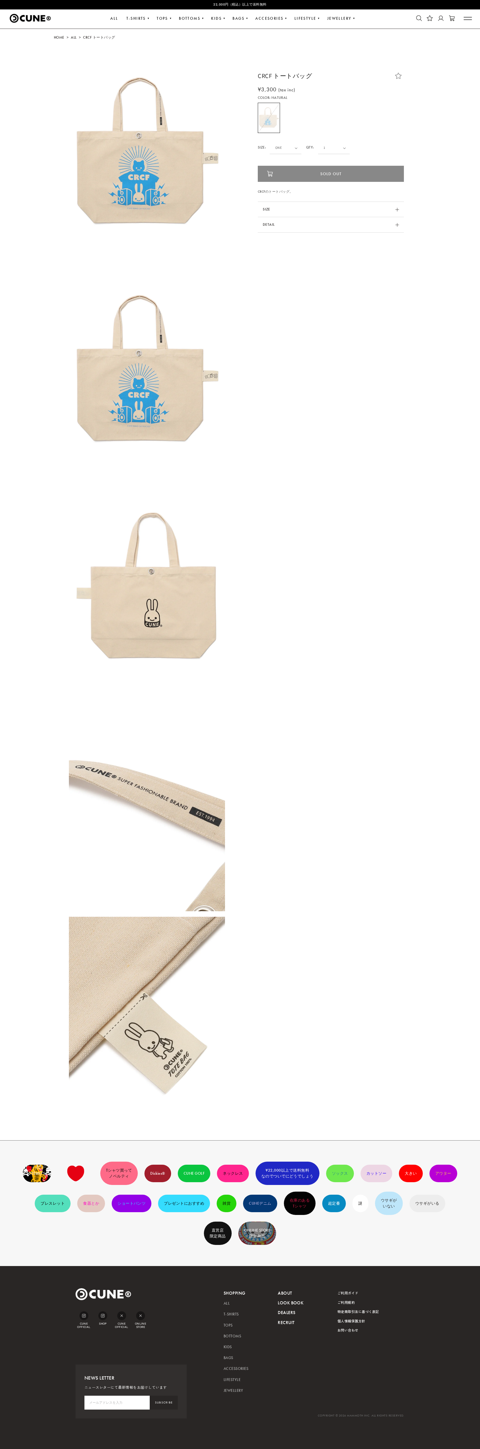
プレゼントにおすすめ (184, 1203)
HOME (59, 37)
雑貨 (226, 1203)
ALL (114, 18)
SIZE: (262, 148)
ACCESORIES (269, 18)
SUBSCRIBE (164, 1402)
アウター (443, 1173)
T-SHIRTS (136, 18)
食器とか (91, 1203)
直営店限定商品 (218, 1233)
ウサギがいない (389, 1203)
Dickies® (157, 1173)
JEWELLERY (339, 18)
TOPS (162, 18)
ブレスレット (53, 1203)
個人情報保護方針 (351, 1321)
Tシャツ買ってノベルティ (119, 1173)
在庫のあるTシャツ (300, 1203)
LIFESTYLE (305, 18)
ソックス (340, 1173)
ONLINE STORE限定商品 (257, 1233)
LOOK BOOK (290, 1302)
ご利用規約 (346, 1302)
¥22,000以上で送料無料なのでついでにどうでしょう (287, 1173)
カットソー (376, 1173)
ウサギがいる (427, 1203)
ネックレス (233, 1173)
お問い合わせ (348, 1330)
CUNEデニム (260, 1203)
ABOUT (285, 1293)
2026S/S (37, 1173)
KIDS (216, 18)
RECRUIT (286, 1322)
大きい (411, 1173)
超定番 (334, 1203)
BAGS (238, 18)
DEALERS (286, 1312)
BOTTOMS (189, 18)
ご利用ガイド (348, 1292)
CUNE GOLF (194, 1173)
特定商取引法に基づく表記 (358, 1311)
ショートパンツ (132, 1203)
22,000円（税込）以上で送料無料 (240, 4)
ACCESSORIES (236, 1368)
